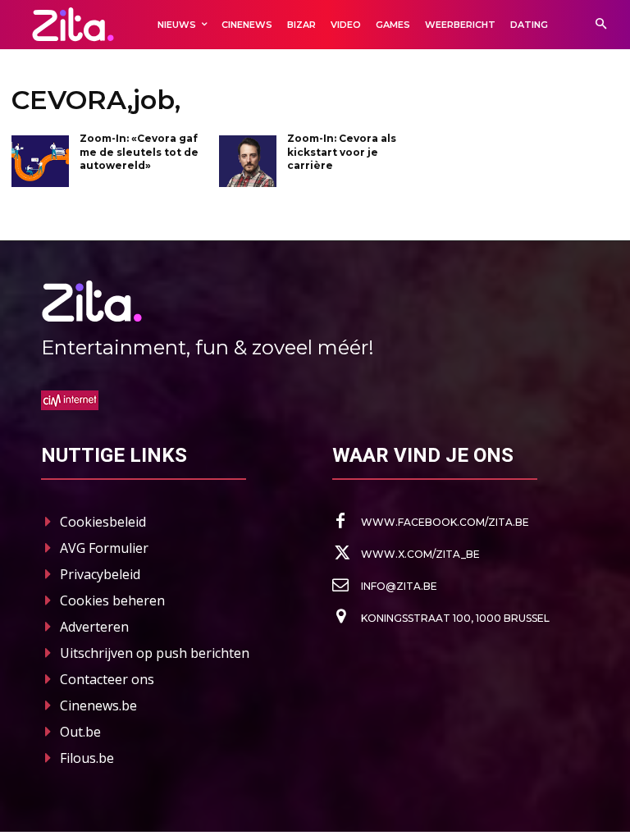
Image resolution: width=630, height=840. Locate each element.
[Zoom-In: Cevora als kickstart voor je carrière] (247, 161)
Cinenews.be (98, 705)
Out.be (80, 732)
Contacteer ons (107, 679)
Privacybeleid (100, 574)
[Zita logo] (73, 24)
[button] (601, 25)
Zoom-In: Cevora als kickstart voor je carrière (341, 152)
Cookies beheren (112, 600)
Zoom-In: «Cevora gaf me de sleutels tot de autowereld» (139, 152)
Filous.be (87, 758)
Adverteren (94, 627)
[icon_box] (430, 522)
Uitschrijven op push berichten (154, 653)
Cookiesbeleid (103, 522)
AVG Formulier (104, 548)
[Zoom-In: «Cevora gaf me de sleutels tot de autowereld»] (40, 161)
